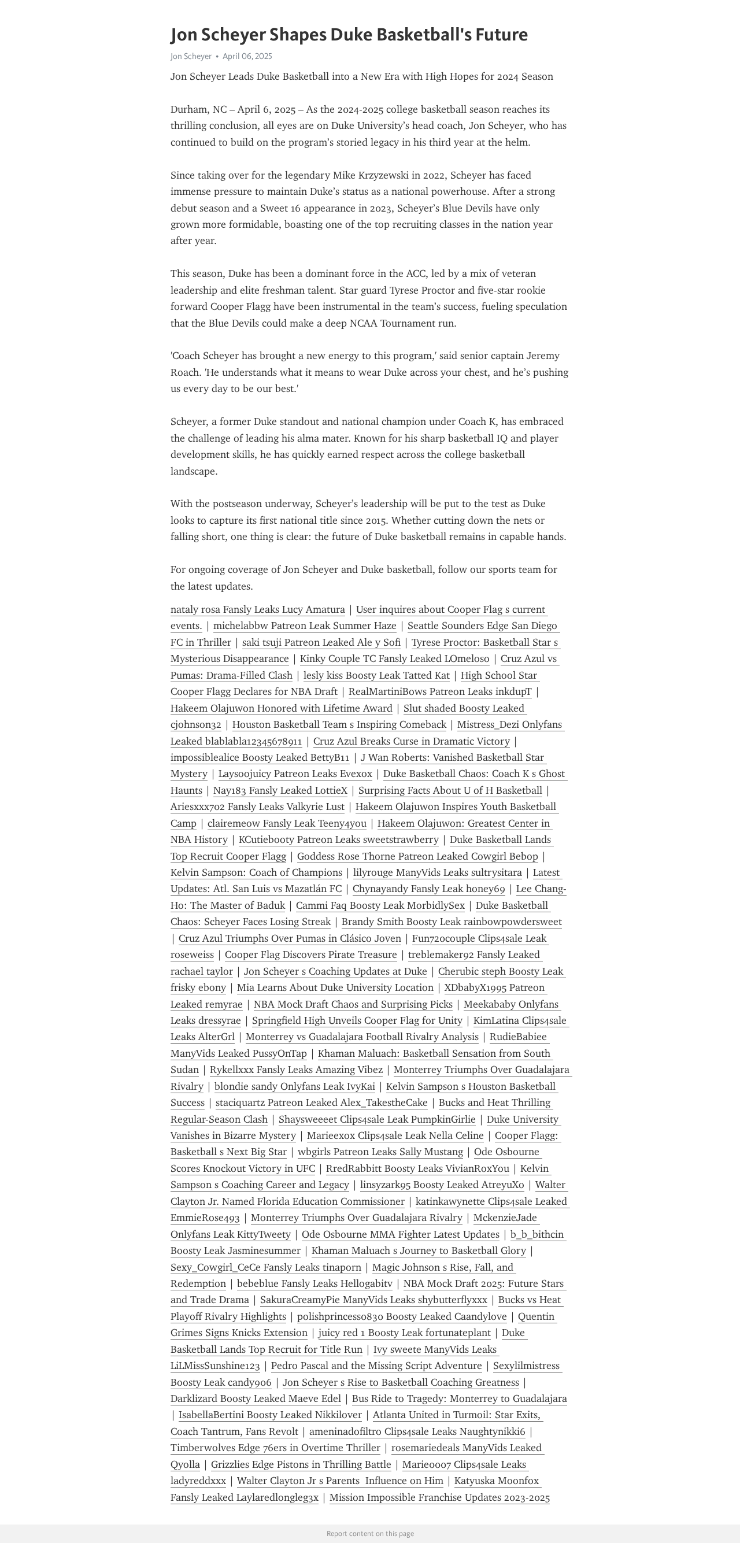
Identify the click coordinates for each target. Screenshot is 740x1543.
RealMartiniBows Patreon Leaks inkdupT (440, 691)
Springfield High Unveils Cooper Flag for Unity (357, 1020)
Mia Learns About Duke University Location (335, 987)
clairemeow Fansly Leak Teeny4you (287, 823)
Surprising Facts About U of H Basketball (450, 790)
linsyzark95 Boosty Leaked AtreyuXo (442, 1184)
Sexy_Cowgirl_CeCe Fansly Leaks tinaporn (266, 1267)
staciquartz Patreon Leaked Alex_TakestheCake (322, 1102)
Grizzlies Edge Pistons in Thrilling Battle (301, 1464)
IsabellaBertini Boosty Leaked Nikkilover (270, 1414)
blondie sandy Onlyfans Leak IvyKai (294, 1086)
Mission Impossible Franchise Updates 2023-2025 (440, 1497)
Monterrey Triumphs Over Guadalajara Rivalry (356, 1217)
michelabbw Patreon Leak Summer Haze (305, 625)
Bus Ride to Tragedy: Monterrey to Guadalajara (459, 1398)
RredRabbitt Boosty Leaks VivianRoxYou (417, 1168)
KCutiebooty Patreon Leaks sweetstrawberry (339, 839)
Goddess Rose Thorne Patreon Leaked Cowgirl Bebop (417, 856)
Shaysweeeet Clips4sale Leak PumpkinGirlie (377, 1119)
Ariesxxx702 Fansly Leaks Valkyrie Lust (258, 806)
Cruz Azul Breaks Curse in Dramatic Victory (411, 741)
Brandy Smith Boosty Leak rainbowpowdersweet (452, 921)
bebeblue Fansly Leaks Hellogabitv (315, 1283)
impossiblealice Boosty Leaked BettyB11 (260, 757)
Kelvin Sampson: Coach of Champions (256, 872)
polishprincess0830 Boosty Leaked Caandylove (402, 1316)
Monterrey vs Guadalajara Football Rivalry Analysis (362, 1036)
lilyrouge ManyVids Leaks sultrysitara (437, 872)
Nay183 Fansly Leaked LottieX (280, 790)
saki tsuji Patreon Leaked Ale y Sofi (321, 642)
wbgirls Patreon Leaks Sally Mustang (380, 1151)
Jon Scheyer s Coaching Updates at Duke (335, 971)
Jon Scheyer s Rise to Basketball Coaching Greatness (401, 1382)
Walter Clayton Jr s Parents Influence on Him (340, 1480)
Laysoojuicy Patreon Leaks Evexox (295, 773)
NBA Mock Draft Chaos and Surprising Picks (353, 1004)
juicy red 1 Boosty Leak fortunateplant (405, 1332)
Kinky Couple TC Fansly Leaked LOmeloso (395, 658)
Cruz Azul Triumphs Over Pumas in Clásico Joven (290, 938)
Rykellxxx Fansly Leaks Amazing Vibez (296, 1069)
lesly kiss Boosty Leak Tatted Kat (377, 675)
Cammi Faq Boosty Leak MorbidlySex (380, 905)
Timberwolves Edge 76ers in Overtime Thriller (275, 1447)
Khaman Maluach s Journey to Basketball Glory (419, 1250)
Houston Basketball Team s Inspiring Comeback (339, 724)
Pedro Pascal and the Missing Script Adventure (376, 1365)
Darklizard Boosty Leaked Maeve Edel (256, 1398)
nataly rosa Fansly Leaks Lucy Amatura (258, 609)
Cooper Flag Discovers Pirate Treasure (311, 954)
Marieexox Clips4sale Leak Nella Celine (395, 1135)
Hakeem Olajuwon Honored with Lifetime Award (282, 708)
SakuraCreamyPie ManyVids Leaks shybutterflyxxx (373, 1299)
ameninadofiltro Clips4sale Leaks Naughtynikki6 (417, 1431)
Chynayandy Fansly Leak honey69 (429, 888)
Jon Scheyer (191, 56)
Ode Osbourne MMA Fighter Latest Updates (401, 1234)
